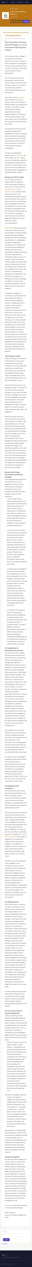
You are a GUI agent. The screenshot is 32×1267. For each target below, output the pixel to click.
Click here (8, 1205)
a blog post (20, 97)
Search (27, 21)
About (27, 2)
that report (10, 228)
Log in (5, 1244)
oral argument (18, 155)
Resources (20, 2)
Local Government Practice (13, 35)
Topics (13, 2)
